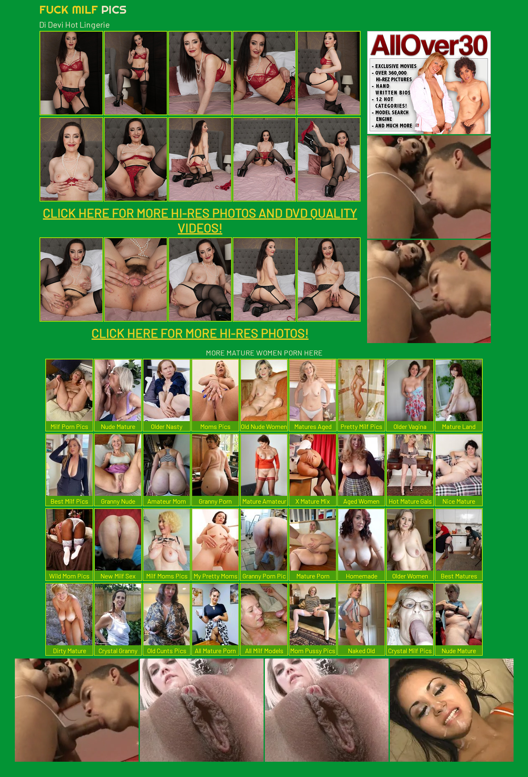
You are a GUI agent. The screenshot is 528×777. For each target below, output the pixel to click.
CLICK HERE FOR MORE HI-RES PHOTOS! (200, 332)
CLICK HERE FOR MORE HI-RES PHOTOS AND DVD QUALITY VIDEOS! (200, 220)
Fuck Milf (83, 9)
